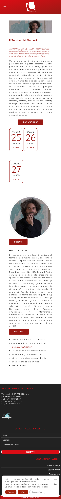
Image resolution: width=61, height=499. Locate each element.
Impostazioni (37, 492)
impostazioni (43, 486)
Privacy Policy (53, 465)
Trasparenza (54, 474)
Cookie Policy (54, 470)
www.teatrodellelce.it (22, 347)
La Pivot (36, 497)
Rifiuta (23, 492)
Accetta (11, 492)
